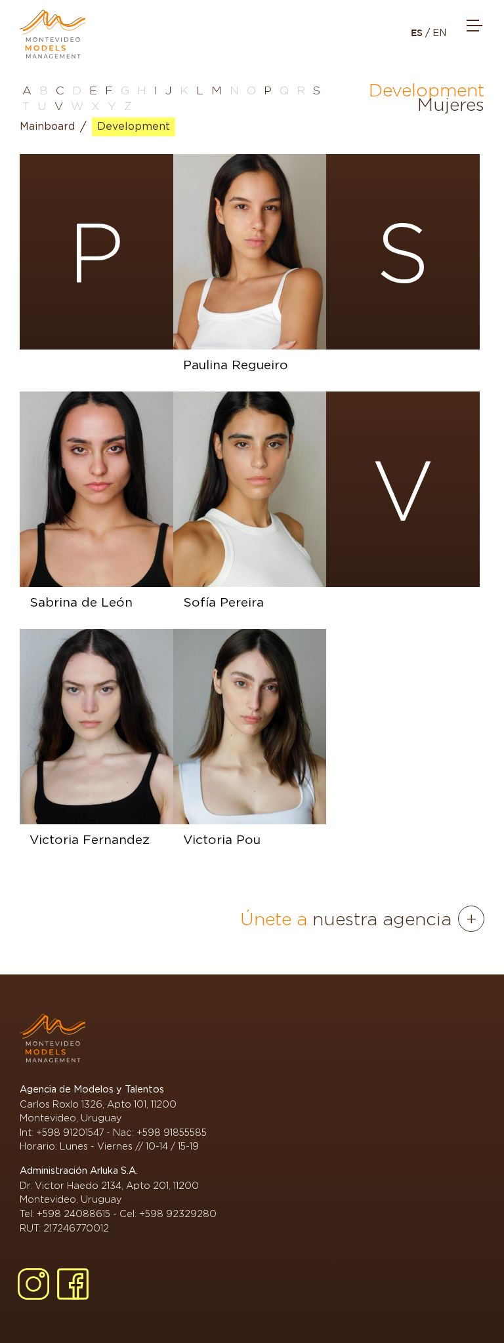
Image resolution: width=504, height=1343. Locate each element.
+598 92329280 (178, 1213)
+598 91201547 (70, 1132)
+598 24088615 (73, 1213)
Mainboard (47, 126)
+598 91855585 (171, 1132)
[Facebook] (73, 1284)
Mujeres (450, 104)
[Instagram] (33, 1284)
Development (133, 126)
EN (439, 33)
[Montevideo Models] (52, 34)
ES (418, 33)
